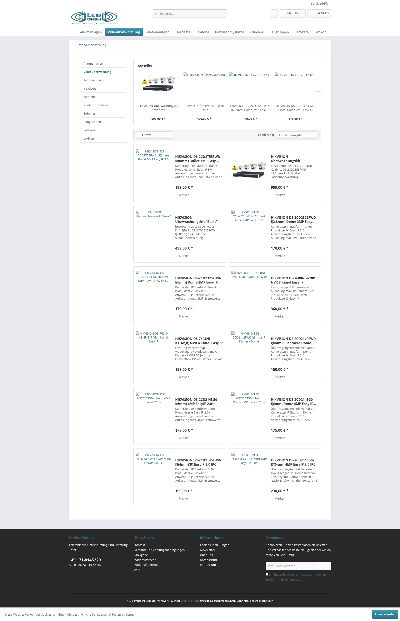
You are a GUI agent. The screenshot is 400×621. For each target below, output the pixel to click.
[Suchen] (222, 13)
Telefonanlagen (94, 80)
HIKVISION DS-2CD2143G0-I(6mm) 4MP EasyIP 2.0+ (196, 401)
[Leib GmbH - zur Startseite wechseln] (94, 17)
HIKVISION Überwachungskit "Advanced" (158, 108)
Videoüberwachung (97, 72)
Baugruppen (92, 122)
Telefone (90, 97)
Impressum (208, 565)
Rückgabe (141, 555)
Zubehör (89, 113)
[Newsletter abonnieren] (324, 566)
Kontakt (139, 545)
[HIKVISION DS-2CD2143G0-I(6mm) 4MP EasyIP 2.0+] (153, 416)
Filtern (146, 135)
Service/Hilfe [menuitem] (319, 3)
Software (90, 130)
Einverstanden (385, 614)
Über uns (206, 555)
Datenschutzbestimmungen (306, 574)
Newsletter (207, 550)
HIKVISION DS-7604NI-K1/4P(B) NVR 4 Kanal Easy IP (199, 341)
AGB (137, 570)
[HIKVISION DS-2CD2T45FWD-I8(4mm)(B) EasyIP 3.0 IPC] (153, 477)
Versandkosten (191, 600)
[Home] (73, 32)
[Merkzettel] (274, 13)
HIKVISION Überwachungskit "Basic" (204, 108)
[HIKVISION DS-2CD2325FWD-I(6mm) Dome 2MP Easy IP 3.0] (296, 87)
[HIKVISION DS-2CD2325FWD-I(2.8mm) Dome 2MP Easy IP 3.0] (250, 87)
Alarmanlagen (93, 63)
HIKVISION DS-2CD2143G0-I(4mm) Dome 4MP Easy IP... (293, 401)
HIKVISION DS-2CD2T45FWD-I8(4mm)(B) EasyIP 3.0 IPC (198, 462)
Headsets (90, 88)
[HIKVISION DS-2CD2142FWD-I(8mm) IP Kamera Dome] (249, 355)
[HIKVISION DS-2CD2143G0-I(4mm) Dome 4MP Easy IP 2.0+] (249, 416)
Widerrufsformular (147, 565)
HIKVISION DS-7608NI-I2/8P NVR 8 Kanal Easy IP (293, 280)
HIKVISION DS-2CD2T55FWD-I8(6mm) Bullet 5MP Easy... (198, 159)
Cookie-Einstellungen (214, 545)
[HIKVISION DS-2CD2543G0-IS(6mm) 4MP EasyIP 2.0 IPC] (249, 477)
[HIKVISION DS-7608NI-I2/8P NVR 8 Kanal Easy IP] (249, 295)
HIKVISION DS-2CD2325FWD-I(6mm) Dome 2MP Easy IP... (295, 108)
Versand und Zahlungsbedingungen (159, 550)
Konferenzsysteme (96, 105)
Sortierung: (266, 135)
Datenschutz (209, 560)
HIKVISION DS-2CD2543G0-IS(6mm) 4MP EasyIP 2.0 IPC (293, 462)
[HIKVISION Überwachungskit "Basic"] (204, 87)
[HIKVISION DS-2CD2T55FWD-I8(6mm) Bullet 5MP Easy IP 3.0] (153, 173)
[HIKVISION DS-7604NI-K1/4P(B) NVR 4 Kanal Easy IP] (153, 355)
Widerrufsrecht (145, 560)
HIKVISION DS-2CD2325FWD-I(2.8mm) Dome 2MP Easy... (250, 108)
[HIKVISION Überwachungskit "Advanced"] (158, 87)
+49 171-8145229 (85, 560)
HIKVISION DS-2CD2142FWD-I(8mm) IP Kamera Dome (294, 341)
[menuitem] (189, 13)
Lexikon (89, 138)
